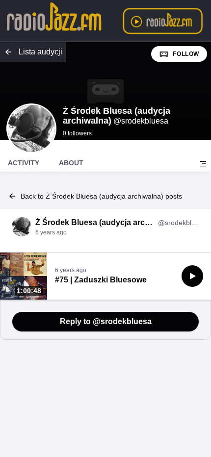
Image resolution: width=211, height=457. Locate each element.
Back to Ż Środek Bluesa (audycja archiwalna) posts (101, 196)
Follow (186, 54)
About (71, 163)
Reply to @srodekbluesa (106, 321)
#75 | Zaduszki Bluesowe (101, 280)
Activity (23, 163)
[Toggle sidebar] (203, 164)
